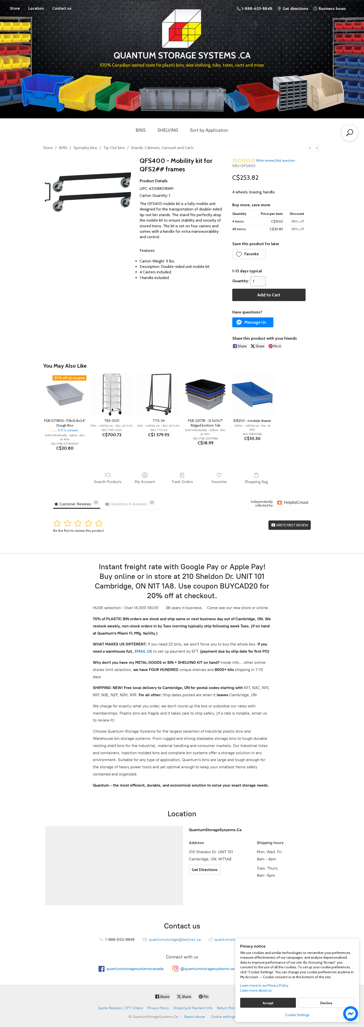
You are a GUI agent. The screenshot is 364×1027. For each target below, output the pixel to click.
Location (36, 8)
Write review (265, 160)
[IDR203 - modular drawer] (252, 394)
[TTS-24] (158, 394)
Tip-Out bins (114, 147)
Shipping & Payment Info (192, 1008)
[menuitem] (310, 148)
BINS (141, 130)
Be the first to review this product (78, 530)
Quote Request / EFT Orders (120, 1008)
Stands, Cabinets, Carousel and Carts (162, 147)
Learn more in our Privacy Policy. (264, 985)
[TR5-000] (111, 394)
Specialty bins (85, 147)
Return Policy (227, 1008)
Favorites (219, 481)
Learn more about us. (256, 990)
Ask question (285, 160)
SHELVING (167, 130)
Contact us (62, 8)
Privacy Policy (158, 1008)
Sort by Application (209, 130)
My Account (145, 481)
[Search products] (349, 132)
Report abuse (194, 1017)
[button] (249, 254)
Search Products (108, 481)
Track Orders (182, 481)
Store (15, 8)
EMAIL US (143, 651)
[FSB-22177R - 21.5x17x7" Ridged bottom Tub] (205, 394)
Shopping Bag (256, 481)
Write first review (291, 525)
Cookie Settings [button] (297, 1015)
